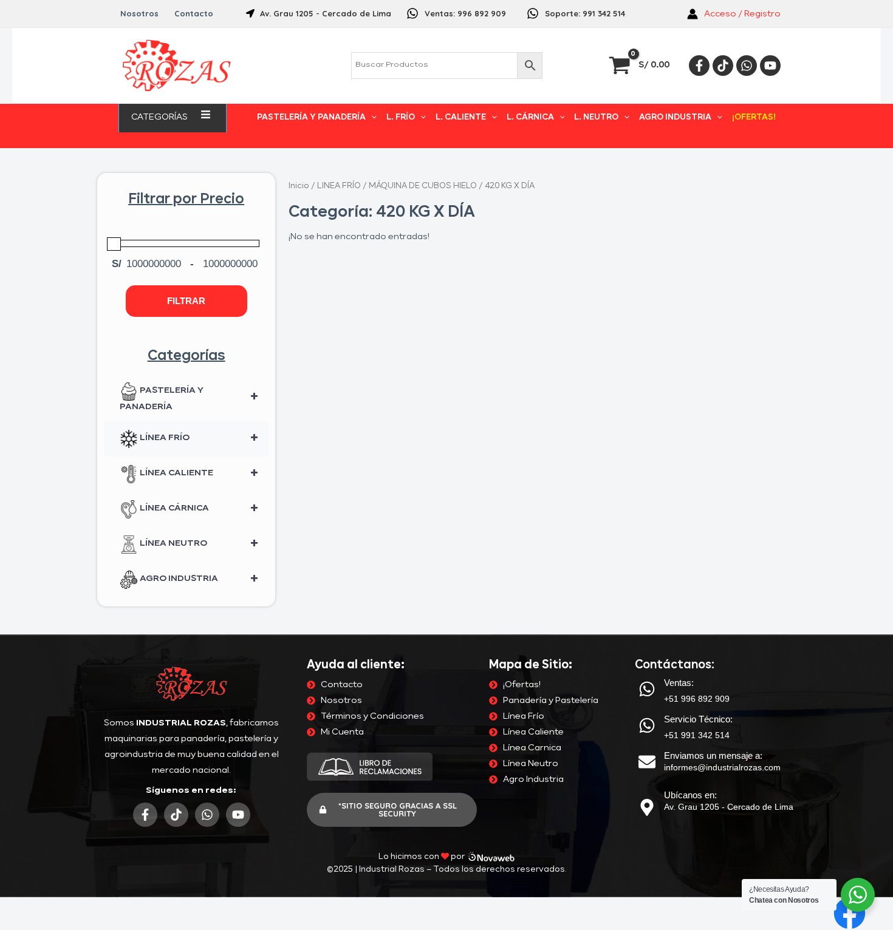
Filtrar (186, 301)
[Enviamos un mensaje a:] (647, 762)
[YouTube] (770, 65)
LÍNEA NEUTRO (198, 544)
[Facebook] (699, 65)
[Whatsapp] (746, 65)
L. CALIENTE (461, 117)
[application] (192, 117)
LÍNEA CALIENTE (198, 474)
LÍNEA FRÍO (198, 439)
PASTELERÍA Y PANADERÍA (311, 117)
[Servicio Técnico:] (647, 725)
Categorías (159, 117)
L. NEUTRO (596, 117)
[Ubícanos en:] (647, 807)
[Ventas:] (647, 689)
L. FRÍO (400, 117)
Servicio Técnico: (698, 719)
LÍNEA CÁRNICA (198, 509)
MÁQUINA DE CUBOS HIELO (423, 186)
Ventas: (679, 682)
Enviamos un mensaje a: (713, 755)
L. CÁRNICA (530, 117)
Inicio (299, 186)
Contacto (193, 13)
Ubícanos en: (690, 795)
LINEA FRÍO (339, 186)
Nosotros (139, 13)
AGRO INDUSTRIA (675, 117)
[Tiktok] (723, 65)
